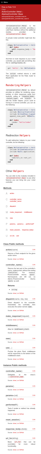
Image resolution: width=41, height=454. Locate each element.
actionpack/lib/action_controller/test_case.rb (15, 18)
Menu (5, 2)
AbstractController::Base (12, 13)
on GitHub (20, 259)
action (12, 193)
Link (33, 249)
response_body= (28, 230)
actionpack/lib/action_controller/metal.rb (14, 16)
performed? (30, 224)
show (14, 259)
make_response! (16, 212)
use (17, 235)
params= (20, 224)
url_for (12, 235)
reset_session (15, 230)
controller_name (15, 199)
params (12, 224)
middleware (28, 212)
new (11, 218)
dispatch (13, 206)
